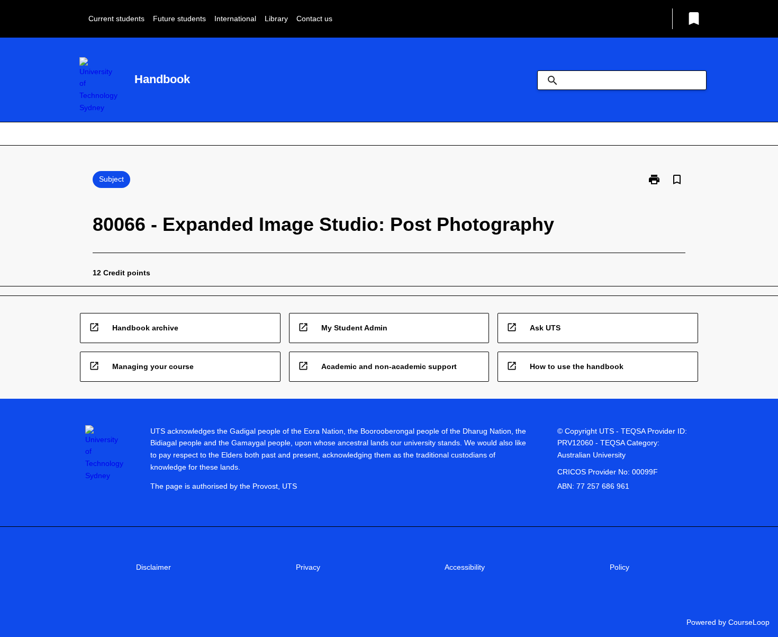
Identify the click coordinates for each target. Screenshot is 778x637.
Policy (619, 567)
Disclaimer (153, 567)
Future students (179, 18)
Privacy (308, 567)
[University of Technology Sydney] (98, 85)
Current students (116, 18)
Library (276, 18)
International (235, 18)
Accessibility (465, 567)
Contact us (314, 18)
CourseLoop (749, 622)
